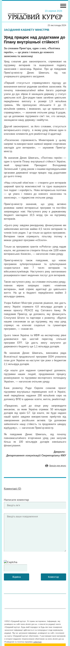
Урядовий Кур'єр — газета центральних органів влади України (35, 14)
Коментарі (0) (12, 488)
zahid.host (37, 642)
